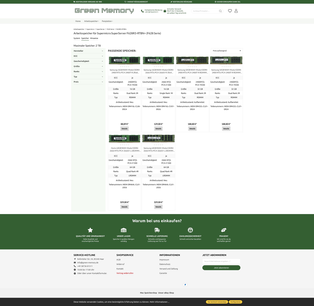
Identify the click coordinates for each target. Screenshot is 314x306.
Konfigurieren (235, 302)
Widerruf (120, 264)
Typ (75, 76)
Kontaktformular (99, 273)
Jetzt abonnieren (221, 268)
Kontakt (120, 269)
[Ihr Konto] (236, 11)
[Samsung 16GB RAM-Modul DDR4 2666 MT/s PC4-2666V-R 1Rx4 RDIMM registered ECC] (158, 60)
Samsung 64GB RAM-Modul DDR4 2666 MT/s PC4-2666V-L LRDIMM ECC (158, 149)
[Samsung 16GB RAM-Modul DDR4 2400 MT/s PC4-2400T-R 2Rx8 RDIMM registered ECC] (124, 60)
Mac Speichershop (148, 293)
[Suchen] (220, 11)
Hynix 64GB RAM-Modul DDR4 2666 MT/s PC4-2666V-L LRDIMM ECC (124, 149)
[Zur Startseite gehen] (104, 11)
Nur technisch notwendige (217, 302)
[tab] (77, 38)
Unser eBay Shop (166, 293)
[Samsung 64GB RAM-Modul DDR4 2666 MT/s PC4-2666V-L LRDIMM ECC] (158, 138)
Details (124, 129)
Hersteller (78, 51)
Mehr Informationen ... (159, 302)
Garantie (163, 273)
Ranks (76, 71)
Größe (77, 66)
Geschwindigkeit (81, 61)
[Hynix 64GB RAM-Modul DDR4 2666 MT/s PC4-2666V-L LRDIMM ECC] (124, 138)
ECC (75, 56)
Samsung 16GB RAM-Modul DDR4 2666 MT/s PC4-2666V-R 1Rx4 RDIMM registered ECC (158, 71)
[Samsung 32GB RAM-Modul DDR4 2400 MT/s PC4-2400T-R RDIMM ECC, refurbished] (192, 60)
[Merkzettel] (230, 11)
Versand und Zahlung (168, 269)
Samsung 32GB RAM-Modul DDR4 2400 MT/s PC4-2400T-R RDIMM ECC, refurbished (192, 71)
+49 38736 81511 (151, 12)
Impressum (164, 259)
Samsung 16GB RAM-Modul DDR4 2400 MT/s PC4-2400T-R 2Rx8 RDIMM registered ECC (124, 71)
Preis (76, 82)
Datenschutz (164, 264)
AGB (118, 259)
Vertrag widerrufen (125, 273)
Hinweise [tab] (94, 38)
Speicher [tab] (85, 38)
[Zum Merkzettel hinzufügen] (138, 58)
